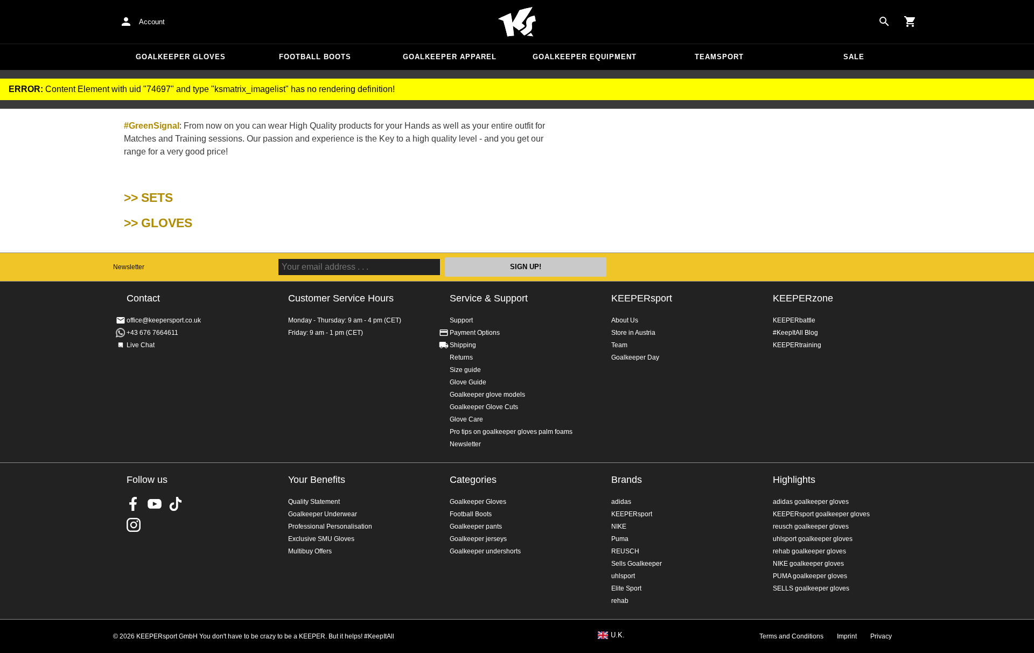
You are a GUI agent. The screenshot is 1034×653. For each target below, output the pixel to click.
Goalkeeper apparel (450, 57)
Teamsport (719, 57)
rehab (619, 601)
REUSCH (625, 551)
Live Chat (141, 345)
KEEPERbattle (794, 320)
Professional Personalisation (330, 526)
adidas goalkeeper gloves (811, 501)
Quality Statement (314, 501)
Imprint (847, 636)
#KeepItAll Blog (795, 332)
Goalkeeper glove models (487, 394)
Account (152, 22)
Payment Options (475, 332)
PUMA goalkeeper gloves (810, 576)
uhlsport (623, 576)
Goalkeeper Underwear (322, 514)
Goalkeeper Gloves (181, 57)
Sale (853, 57)
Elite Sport (626, 588)
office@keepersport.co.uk (164, 320)
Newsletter (128, 267)
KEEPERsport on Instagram (134, 525)
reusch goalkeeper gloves (811, 526)
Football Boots (315, 57)
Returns (461, 357)
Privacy (881, 636)
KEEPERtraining (797, 345)
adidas (621, 501)
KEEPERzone (803, 298)
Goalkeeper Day (635, 357)
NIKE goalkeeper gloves (808, 563)
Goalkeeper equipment (585, 57)
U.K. (618, 635)
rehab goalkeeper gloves (809, 551)
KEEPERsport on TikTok (176, 504)
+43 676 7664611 (152, 332)
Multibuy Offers (310, 551)
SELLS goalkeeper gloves (811, 588)
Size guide (465, 370)
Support (461, 320)
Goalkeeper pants (476, 526)
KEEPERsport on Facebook (134, 504)
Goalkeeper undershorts (485, 551)
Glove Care (466, 419)
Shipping (463, 345)
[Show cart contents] (910, 21)
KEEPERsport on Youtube (155, 504)
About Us (624, 320)
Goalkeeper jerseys (478, 539)
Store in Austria (633, 332)
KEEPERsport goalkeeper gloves (821, 514)
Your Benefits (316, 479)
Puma (619, 539)
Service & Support (489, 298)
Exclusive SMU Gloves (321, 539)
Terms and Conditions (791, 636)
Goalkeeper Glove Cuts (484, 407)
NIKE (618, 526)
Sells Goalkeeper (636, 563)
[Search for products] (884, 21)
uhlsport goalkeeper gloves (813, 539)
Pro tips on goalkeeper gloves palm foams (511, 432)
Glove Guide (468, 382)
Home (517, 22)
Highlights (794, 479)
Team (619, 345)
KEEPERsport (641, 298)
